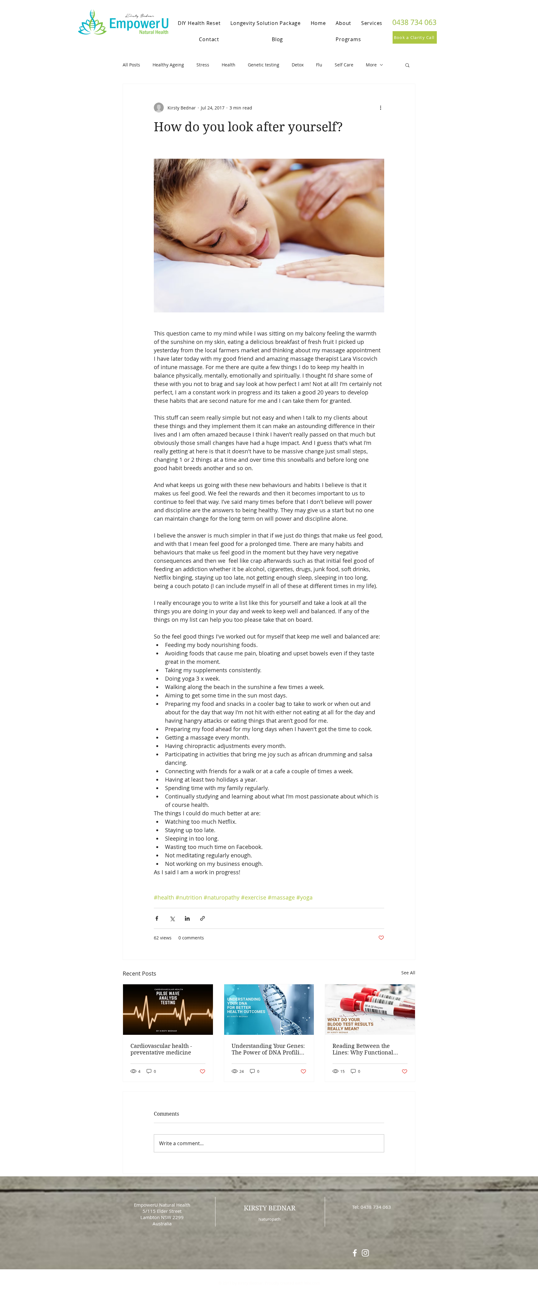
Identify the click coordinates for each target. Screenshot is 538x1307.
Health (228, 65)
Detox (298, 65)
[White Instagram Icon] (365, 1253)
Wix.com (312, 1283)
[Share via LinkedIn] (187, 918)
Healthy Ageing (168, 65)
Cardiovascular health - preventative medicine (161, 1049)
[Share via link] (202, 918)
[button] (407, 64)
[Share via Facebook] (157, 918)
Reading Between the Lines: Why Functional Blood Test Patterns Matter (368, 1049)
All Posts (131, 65)
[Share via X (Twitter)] (172, 918)
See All (408, 973)
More (371, 65)
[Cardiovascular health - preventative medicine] (168, 1009)
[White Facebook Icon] (355, 1253)
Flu (319, 65)
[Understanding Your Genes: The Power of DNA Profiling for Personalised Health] (269, 1009)
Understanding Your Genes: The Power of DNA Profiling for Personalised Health (269, 1049)
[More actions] (380, 107)
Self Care (344, 65)
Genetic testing (263, 65)
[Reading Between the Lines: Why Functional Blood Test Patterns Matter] (370, 1009)
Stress (202, 65)
